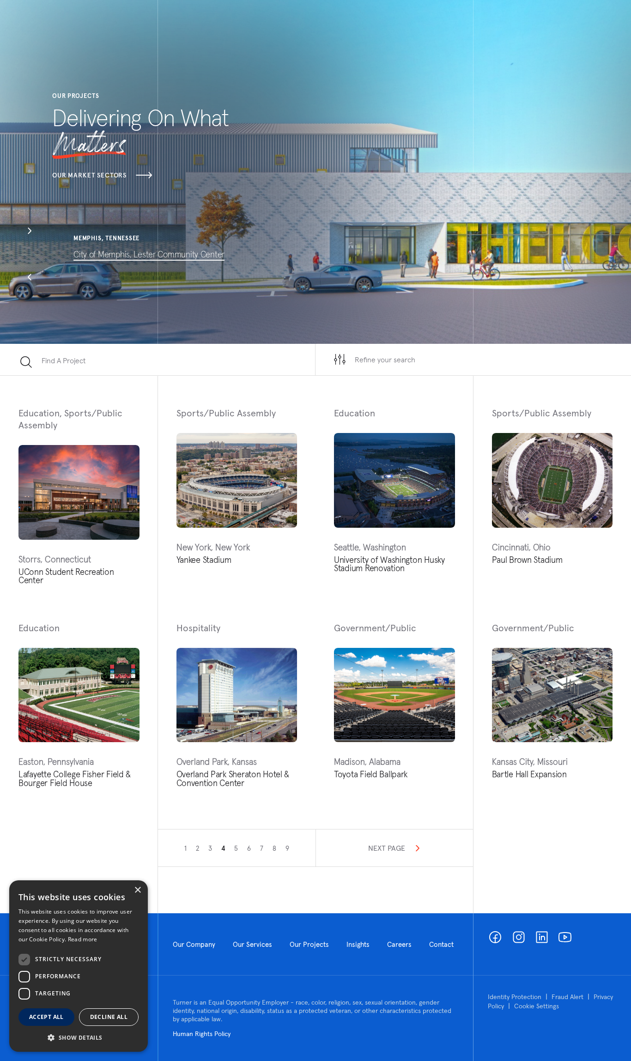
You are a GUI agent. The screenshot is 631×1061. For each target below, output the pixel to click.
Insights (358, 944)
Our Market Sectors (89, 175)
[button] (29, 232)
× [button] (137, 890)
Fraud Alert (567, 997)
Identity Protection (514, 997)
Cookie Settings (536, 1006)
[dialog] (78, 966)
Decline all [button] (108, 1017)
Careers (399, 944)
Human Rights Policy (202, 1034)
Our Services (252, 944)
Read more (82, 939)
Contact (441, 944)
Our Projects (309, 944)
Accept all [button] (46, 1017)
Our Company (194, 944)
